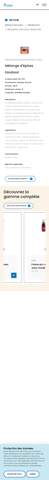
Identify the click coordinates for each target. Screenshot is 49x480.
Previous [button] (4, 249)
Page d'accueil (14, 25)
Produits (34, 25)
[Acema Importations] (7, 6)
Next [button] (45, 249)
